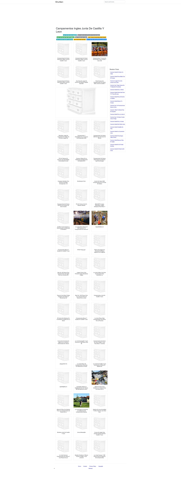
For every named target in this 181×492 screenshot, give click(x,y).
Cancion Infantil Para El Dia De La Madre (117, 97)
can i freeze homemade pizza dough (97, 37)
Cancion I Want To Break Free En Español (117, 110)
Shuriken (59, 2)
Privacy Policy (92, 466)
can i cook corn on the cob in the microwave (89, 35)
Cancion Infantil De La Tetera (117, 89)
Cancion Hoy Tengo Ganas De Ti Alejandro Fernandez (117, 86)
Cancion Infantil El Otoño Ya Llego (116, 72)
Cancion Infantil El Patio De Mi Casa (117, 149)
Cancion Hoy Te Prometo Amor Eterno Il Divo (117, 106)
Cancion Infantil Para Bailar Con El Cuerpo (117, 77)
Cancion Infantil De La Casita (117, 121)
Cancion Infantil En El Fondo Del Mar (116, 145)
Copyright (100, 466)
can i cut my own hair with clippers (65, 37)
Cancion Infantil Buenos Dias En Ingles (117, 140)
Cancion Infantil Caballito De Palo (116, 127)
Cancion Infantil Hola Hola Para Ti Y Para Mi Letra (117, 93)
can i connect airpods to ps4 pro (65, 39)
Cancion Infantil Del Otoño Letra (117, 124)
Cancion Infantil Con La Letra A (117, 114)
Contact (85, 466)
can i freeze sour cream (81, 37)
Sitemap (90, 468)
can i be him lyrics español (69, 35)
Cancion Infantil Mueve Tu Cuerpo (116, 101)
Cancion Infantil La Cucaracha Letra (117, 132)
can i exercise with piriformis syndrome (96, 39)
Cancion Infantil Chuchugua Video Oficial (116, 136)
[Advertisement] (42, 10)
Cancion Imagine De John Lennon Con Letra (116, 81)
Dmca (79, 466)
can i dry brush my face (79, 39)
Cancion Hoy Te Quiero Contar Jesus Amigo (117, 117)
